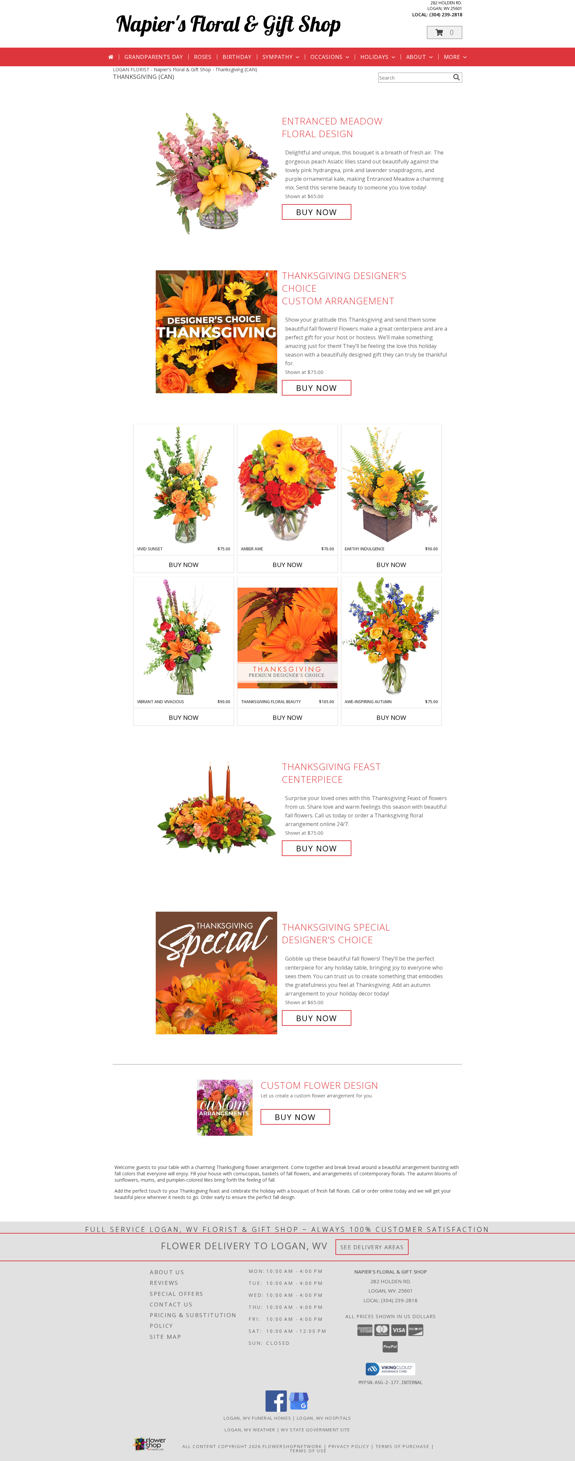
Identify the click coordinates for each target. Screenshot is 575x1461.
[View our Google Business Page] (298, 1410)
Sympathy (278, 57)
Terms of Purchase (403, 1446)
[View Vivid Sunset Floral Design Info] (184, 485)
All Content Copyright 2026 (221, 1446)
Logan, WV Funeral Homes (257, 1418)
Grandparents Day (153, 57)
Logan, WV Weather (250, 1430)
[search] (456, 77)
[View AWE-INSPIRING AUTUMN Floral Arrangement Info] (391, 637)
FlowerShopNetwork (292, 1446)
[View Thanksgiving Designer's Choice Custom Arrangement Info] (217, 332)
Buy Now (316, 211)
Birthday (237, 57)
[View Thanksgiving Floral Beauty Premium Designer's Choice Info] (287, 637)
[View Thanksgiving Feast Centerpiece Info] (217, 807)
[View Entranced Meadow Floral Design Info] (217, 166)
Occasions (326, 57)
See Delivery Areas (372, 1247)
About (416, 57)
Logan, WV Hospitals (324, 1418)
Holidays (374, 57)
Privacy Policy (348, 1446)
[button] (444, 32)
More (452, 57)
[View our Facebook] (276, 1410)
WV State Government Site (315, 1430)
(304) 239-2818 (445, 14)
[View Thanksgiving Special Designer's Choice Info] (217, 973)
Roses (203, 57)
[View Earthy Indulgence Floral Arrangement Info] (391, 485)
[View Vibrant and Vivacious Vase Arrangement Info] (184, 638)
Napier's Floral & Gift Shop (228, 23)
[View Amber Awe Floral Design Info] (287, 485)
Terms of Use (308, 1451)
